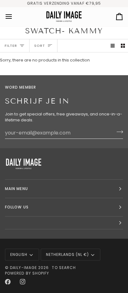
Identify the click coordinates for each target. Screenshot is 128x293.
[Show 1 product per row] (112, 45)
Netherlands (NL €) (67, 254)
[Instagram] (22, 282)
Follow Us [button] (17, 207)
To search (64, 267)
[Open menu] (14, 16)
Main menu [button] (16, 188)
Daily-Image (23, 267)
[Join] (118, 132)
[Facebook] (8, 282)
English (19, 254)
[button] (64, 223)
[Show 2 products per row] (123, 45)
